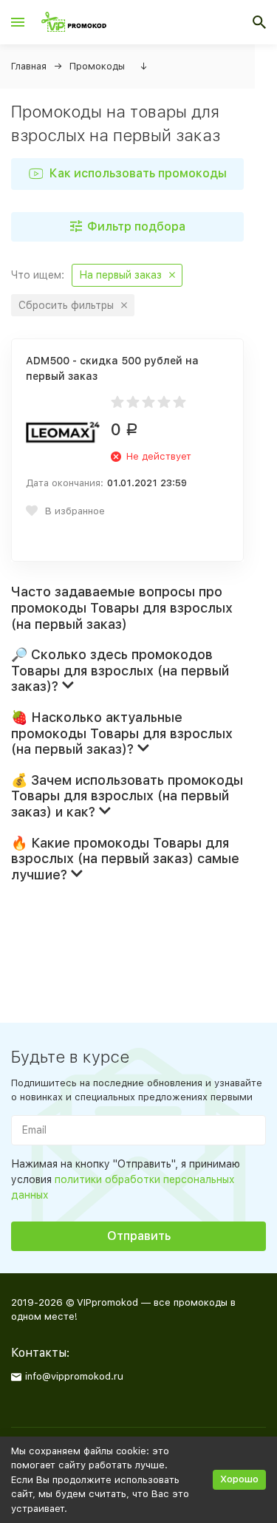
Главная (29, 66)
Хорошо (239, 1479)
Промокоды (97, 66)
